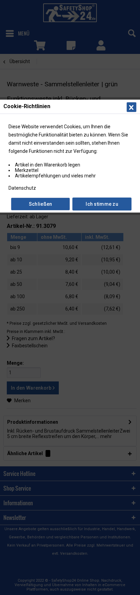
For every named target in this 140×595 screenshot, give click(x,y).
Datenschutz (22, 188)
